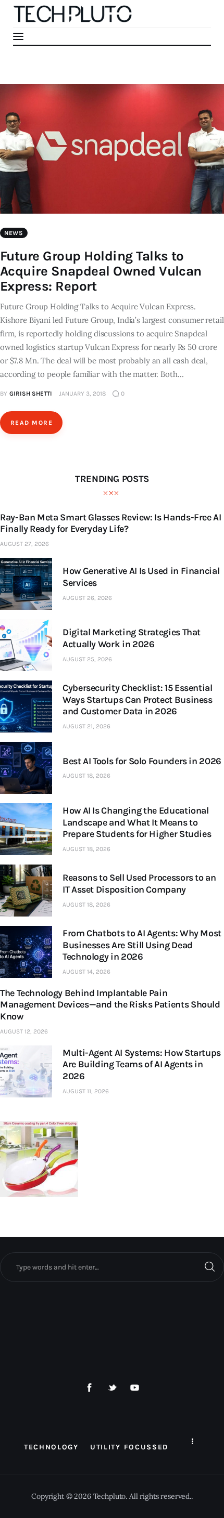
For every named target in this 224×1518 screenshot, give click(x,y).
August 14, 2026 (86, 971)
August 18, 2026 (86, 775)
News (13, 233)
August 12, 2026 (24, 1031)
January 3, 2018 (82, 393)
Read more (31, 422)
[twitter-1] (112, 1388)
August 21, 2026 (86, 726)
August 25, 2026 (87, 659)
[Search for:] (112, 1267)
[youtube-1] (135, 1388)
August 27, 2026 (24, 543)
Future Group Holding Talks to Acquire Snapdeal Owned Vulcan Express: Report (101, 271)
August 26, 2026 (87, 597)
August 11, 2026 (86, 1091)
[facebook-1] (89, 1388)
